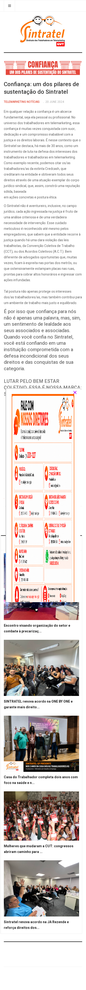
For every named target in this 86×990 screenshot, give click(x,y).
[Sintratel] (43, 30)
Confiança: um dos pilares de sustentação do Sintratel (41, 88)
